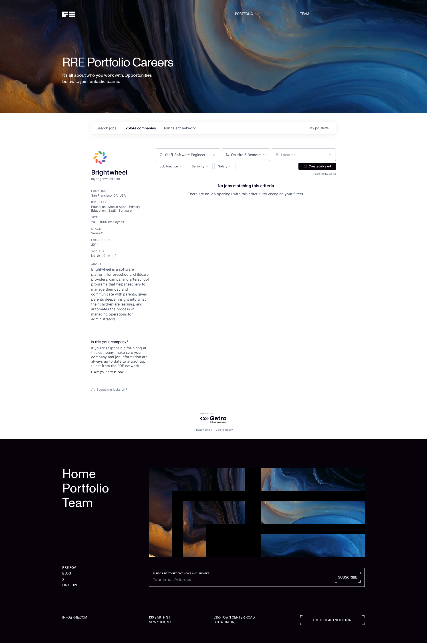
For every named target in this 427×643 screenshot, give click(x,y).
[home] (83, 14)
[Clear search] (214, 155)
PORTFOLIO (244, 14)
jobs (106, 128)
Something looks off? (112, 389)
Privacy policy (203, 429)
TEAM (304, 14)
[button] (171, 166)
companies (139, 128)
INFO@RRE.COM (74, 617)
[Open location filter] (330, 155)
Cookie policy (224, 429)
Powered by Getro (324, 173)
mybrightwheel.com (105, 179)
